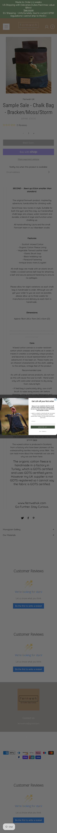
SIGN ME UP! (42, 427)
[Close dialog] (55, 399)
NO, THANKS (42, 431)
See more (28, 10)
